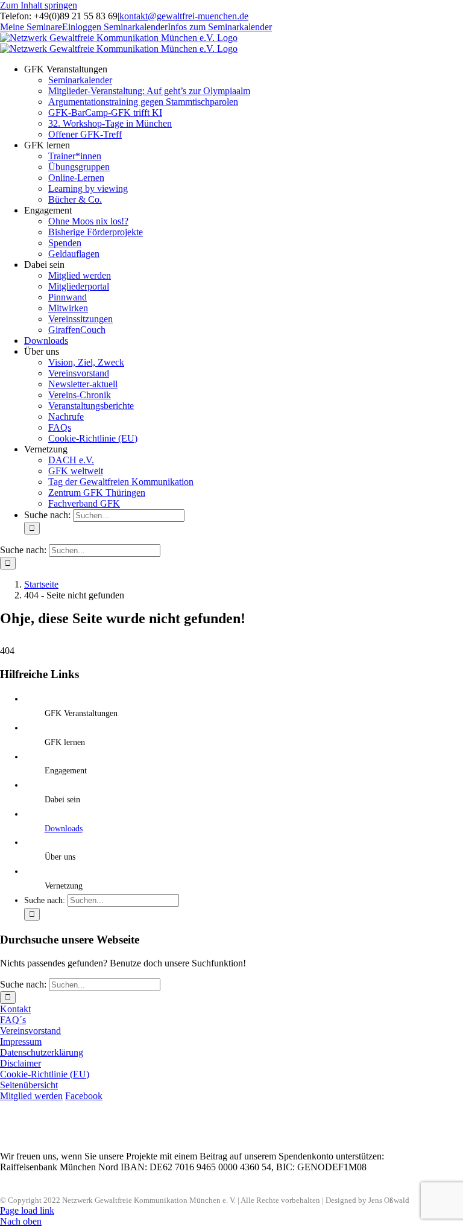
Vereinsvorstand (30, 1031)
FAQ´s (13, 1020)
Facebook (83, 1096)
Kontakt (15, 1009)
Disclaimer (20, 1063)
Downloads (64, 828)
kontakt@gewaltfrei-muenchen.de (183, 16)
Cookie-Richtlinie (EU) (44, 1074)
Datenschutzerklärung (41, 1052)
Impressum (21, 1041)
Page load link (27, 1210)
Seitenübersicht (29, 1085)
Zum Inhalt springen (38, 5)
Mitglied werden (31, 1096)
